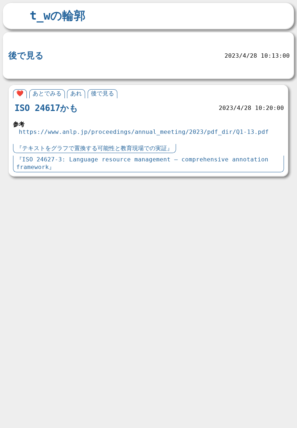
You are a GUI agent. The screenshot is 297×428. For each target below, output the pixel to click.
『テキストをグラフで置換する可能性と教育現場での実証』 (94, 148)
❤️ (20, 93)
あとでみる (47, 93)
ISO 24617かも (46, 108)
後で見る (26, 55)
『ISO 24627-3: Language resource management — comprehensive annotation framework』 (142, 163)
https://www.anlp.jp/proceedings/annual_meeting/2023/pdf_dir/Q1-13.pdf (144, 131)
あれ (16, 40)
